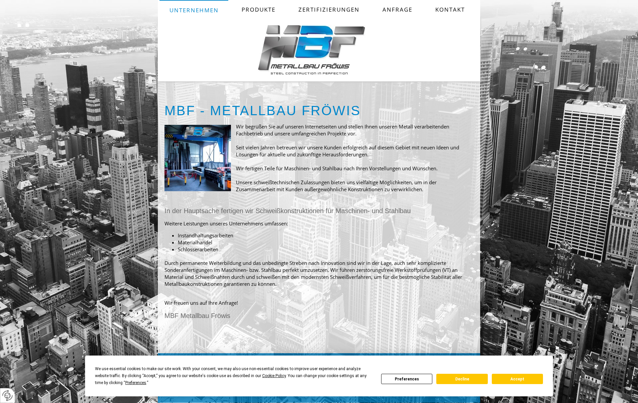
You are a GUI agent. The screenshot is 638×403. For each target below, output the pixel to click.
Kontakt (450, 9)
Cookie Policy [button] (274, 375)
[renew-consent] (7, 395)
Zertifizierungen (329, 9)
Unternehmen (194, 10)
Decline (462, 379)
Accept (517, 379)
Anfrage (397, 9)
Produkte (258, 9)
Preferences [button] (135, 382)
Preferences (407, 379)
